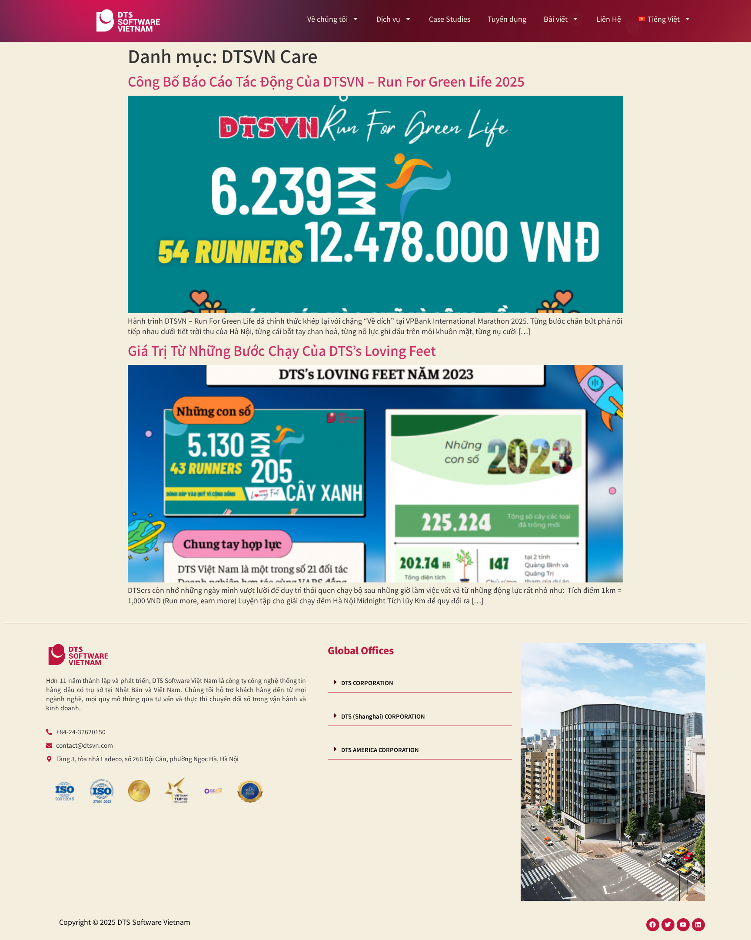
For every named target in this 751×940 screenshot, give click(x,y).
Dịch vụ (388, 18)
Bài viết (556, 18)
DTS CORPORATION (367, 683)
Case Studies (449, 18)
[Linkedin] (698, 924)
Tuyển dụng (507, 18)
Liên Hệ (608, 18)
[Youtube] (683, 924)
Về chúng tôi (327, 18)
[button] (420, 682)
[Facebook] (652, 924)
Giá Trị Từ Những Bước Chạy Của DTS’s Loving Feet (282, 350)
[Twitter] (668, 924)
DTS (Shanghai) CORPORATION (383, 716)
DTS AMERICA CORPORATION (380, 750)
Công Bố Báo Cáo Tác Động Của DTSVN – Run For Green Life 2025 (326, 80)
